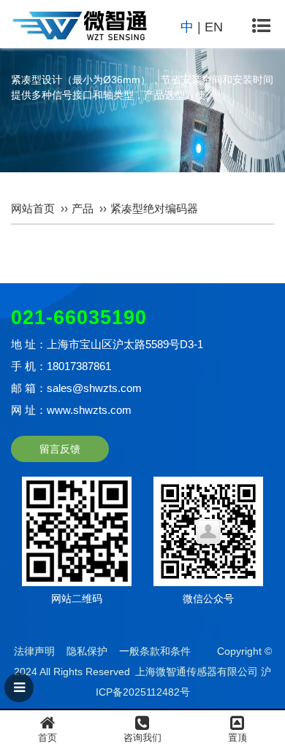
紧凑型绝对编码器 (154, 208)
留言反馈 (59, 449)
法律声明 (34, 651)
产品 (83, 208)
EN (214, 27)
